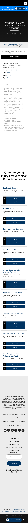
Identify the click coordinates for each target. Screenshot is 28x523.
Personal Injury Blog (8, 421)
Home (5, 44)
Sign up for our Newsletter (14, 451)
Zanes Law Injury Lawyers (13, 229)
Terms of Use (10, 425)
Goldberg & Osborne (11, 188)
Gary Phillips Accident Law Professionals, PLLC (13, 355)
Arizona (4, 46)
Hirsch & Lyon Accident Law (13, 313)
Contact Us (12, 418)
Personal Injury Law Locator (11, 414)
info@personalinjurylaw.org (14, 447)
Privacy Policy (21, 421)
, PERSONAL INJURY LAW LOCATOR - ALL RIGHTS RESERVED (14, 510)
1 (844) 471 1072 (14, 57)
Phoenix (10, 46)
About (23, 414)
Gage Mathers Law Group (12, 292)
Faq (18, 418)
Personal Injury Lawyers (16, 44)
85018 (7, 78)
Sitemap (19, 425)
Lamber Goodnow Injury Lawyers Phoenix (12, 271)
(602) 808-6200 (14, 34)
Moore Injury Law (9, 249)
